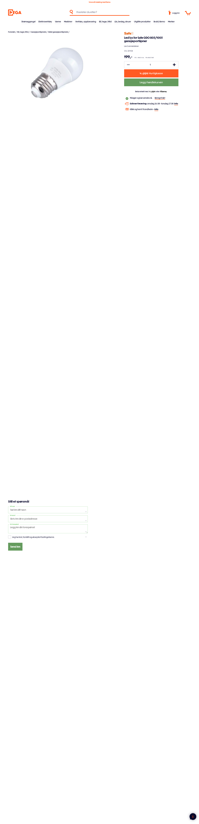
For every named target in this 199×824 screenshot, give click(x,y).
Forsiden (11, 32)
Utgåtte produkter (142, 21)
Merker (171, 21)
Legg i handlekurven (151, 82)
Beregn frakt (160, 98)
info (176, 103)
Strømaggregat (28, 21)
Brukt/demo (159, 21)
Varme (58, 21)
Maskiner (68, 21)
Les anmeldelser (131, 46)
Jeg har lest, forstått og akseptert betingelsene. (33, 537)
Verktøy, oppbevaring (85, 21)
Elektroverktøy (45, 21)
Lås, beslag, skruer (123, 21)
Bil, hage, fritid (105, 21)
